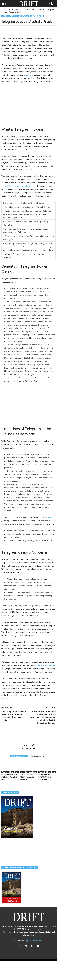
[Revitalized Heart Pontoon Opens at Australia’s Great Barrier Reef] (47, 766)
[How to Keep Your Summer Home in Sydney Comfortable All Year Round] (28, 766)
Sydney (47, 517)
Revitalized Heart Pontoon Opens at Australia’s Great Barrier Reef (45, 776)
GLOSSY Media (20, 929)
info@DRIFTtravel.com (33, 941)
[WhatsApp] (23, 29)
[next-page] (30, 784)
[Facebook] (4, 29)
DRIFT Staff (28, 745)
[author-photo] (28, 735)
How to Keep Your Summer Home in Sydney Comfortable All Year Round (27, 776)
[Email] (36, 29)
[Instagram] (27, 749)
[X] (10, 29)
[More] (42, 29)
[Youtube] (34, 749)
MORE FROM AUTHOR (37, 756)
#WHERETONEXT (15, 10)
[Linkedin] (29, 29)
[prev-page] (27, 784)
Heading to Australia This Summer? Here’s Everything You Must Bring (9, 776)
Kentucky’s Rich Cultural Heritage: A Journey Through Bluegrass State (13, 715)
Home (3, 10)
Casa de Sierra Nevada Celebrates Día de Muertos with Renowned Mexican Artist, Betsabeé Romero (43, 717)
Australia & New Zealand (34, 10)
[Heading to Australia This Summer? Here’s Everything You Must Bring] (10, 766)
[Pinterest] (17, 29)
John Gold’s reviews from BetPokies (19, 186)
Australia (29, 75)
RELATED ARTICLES (18, 756)
